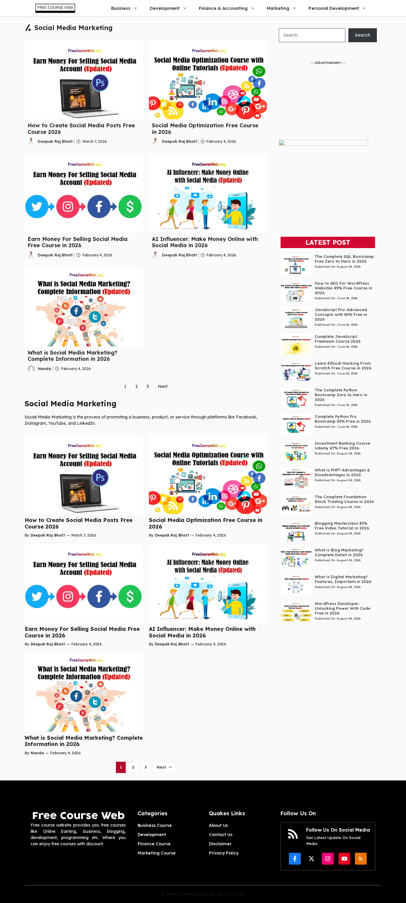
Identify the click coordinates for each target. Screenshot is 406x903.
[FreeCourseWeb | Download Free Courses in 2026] (55, 8)
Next (163, 386)
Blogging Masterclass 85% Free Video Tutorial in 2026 (342, 525)
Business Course (155, 825)
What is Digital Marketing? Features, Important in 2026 (343, 579)
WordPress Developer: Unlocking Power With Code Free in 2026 (342, 608)
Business (120, 8)
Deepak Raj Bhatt (55, 141)
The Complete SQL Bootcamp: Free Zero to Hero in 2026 (344, 259)
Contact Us (220, 834)
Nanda (44, 368)
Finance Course (154, 843)
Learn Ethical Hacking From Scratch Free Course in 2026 (343, 365)
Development (165, 8)
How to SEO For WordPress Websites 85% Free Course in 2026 (343, 288)
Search (362, 35)
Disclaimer (220, 843)
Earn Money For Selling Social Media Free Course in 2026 (78, 242)
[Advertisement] (328, 102)
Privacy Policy (223, 853)
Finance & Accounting (223, 8)
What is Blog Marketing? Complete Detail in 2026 (339, 552)
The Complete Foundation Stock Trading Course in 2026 (344, 499)
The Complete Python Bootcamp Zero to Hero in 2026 (341, 395)
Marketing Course (157, 853)
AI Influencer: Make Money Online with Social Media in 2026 (205, 242)
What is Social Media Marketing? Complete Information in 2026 (72, 356)
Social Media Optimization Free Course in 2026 (205, 128)
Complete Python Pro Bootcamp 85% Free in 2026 (343, 419)
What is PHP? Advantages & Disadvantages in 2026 (342, 472)
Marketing (278, 8)
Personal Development (334, 8)
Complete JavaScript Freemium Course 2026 (338, 339)
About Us (218, 825)
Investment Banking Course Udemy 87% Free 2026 (342, 445)
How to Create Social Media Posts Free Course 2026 (81, 128)
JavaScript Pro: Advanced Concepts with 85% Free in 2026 (341, 314)
